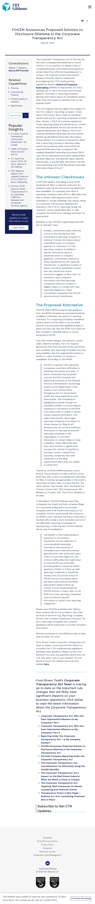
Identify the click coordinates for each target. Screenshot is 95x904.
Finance (15, 88)
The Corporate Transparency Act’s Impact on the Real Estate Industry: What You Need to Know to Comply (60, 776)
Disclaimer (47, 837)
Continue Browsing (81, 898)
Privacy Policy (47, 844)
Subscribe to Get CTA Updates (54, 808)
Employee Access (47, 851)
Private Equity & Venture (19, 100)
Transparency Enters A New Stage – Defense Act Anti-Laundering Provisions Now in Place (63, 796)
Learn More (18, 227)
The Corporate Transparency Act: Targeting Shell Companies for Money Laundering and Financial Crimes (61, 786)
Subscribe (47, 848)
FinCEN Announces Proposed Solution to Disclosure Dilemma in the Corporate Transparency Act (63, 749)
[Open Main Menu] (90, 7)
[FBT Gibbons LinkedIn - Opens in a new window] (47, 863)
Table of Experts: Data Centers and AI (19, 151)
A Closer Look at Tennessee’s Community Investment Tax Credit (19, 139)
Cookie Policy (50, 900)
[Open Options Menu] (87, 20)
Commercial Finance (17, 93)
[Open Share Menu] (82, 20)
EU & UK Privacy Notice (47, 841)
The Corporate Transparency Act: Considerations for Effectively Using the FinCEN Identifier (63, 766)
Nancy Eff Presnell (18, 70)
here (46, 664)
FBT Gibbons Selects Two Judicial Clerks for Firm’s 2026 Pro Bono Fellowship (19, 176)
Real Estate (16, 105)
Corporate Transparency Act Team (58, 682)
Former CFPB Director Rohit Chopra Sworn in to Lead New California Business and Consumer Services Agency (19, 196)
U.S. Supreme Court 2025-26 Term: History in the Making (19, 162)
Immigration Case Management (47, 855)
